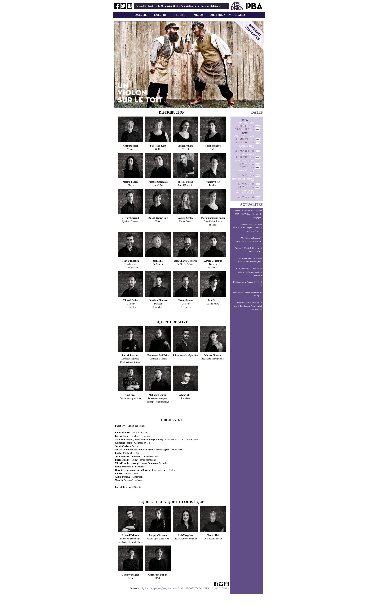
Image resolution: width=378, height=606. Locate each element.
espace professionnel (219, 591)
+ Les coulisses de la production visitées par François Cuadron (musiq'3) (249, 271)
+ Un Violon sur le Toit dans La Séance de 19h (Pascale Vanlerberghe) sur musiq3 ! (247, 305)
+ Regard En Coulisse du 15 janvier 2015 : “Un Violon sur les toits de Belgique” (247, 214)
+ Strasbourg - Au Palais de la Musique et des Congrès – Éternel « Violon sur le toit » (247, 227)
